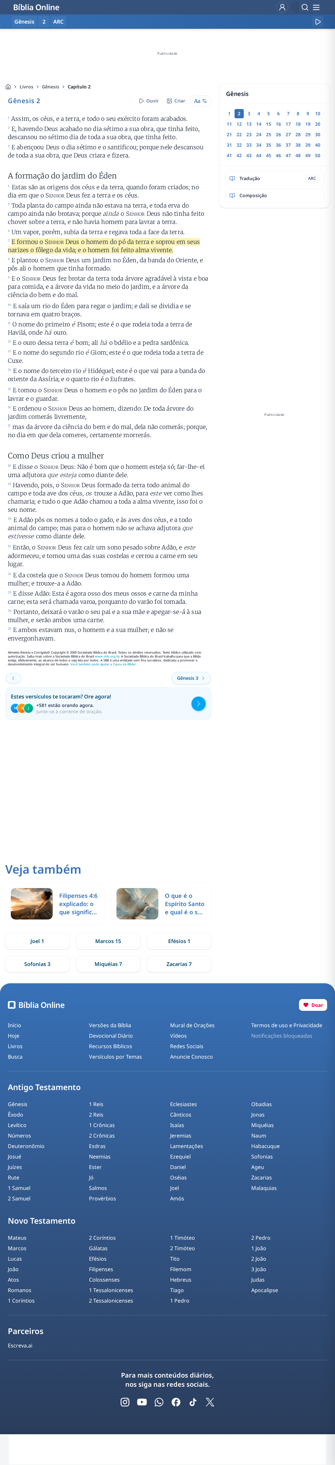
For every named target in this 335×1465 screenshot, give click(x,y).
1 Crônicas (102, 1125)
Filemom (180, 1269)
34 (258, 145)
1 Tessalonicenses (111, 1290)
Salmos (98, 1188)
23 (249, 134)
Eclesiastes (183, 1104)
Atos (13, 1279)
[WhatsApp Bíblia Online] (159, 1402)
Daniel (178, 1167)
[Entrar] (282, 7)
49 (307, 155)
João (13, 1269)
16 (278, 124)
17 (288, 124)
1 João (258, 1248)
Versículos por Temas (115, 1056)
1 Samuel (19, 1188)
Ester (95, 1167)
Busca (15, 1056)
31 (229, 145)
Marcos (17, 1248)
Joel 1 (37, 941)
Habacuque (265, 1146)
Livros (26, 86)
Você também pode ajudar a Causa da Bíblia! (103, 664)
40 (317, 145)
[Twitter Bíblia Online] (210, 1402)
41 (229, 155)
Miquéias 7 (108, 964)
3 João (258, 1269)
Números (19, 1135)
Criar (179, 101)
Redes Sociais (186, 1046)
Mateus (17, 1237)
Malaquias (264, 1188)
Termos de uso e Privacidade (286, 1025)
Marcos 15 (108, 941)
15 (268, 124)
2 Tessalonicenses (111, 1300)
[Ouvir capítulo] (317, 21)
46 (278, 155)
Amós (177, 1198)
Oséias (178, 1177)
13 (249, 124)
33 (249, 145)
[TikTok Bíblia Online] (193, 1402)
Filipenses (101, 1269)
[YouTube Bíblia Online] (142, 1402)
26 (278, 134)
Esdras (97, 1146)
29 (307, 134)
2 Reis (96, 1114)
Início (14, 1025)
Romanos (19, 1290)
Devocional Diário (111, 1035)
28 (298, 134)
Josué (14, 1156)
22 (239, 134)
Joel (174, 1188)
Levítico (17, 1125)
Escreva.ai (20, 1345)
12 (239, 124)
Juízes (15, 1167)
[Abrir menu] (316, 7)
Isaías (177, 1125)
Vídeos (178, 1035)
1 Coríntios (21, 1300)
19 (307, 124)
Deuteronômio (26, 1146)
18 (298, 124)
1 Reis (96, 1104)
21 (229, 134)
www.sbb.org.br (107, 656)
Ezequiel (180, 1156)
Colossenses (104, 1279)
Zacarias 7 (179, 964)
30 (317, 134)
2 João (258, 1258)
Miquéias (262, 1125)
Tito (175, 1258)
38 (298, 145)
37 (288, 145)
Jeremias (180, 1135)
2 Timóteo (182, 1248)
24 (258, 134)
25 (268, 134)
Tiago (177, 1290)
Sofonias (262, 1156)
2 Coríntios (102, 1237)
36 (278, 145)
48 (298, 155)
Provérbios (102, 1198)
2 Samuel (19, 1198)
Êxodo (15, 1114)
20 (317, 124)
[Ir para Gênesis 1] (13, 678)
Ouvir (152, 101)
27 (288, 134)
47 (288, 155)
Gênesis (50, 86)
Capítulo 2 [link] (79, 86)
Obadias (261, 1104)
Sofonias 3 (37, 964)
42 (239, 155)
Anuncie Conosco (191, 1056)
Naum (258, 1135)
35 (268, 145)
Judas (258, 1279)
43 (249, 155)
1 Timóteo (182, 1237)
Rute (13, 1177)
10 (317, 113)
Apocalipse (264, 1290)
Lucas (15, 1258)
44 (258, 155)
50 (317, 155)
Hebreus (180, 1279)
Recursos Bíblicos (110, 1046)
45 (268, 155)
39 (307, 145)
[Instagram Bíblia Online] (125, 1402)
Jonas (258, 1114)
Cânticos (180, 1114)
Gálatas (98, 1248)
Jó (91, 1177)
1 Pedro (179, 1300)
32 (239, 145)
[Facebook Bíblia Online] (176, 1402)
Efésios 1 (179, 941)
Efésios (98, 1258)
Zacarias (261, 1177)
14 (258, 124)
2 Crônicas (102, 1135)
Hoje (13, 1035)
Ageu (257, 1167)
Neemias (100, 1156)
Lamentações (186, 1146)
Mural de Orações (192, 1025)
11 (229, 124)
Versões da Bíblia (110, 1025)
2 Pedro (261, 1237)
